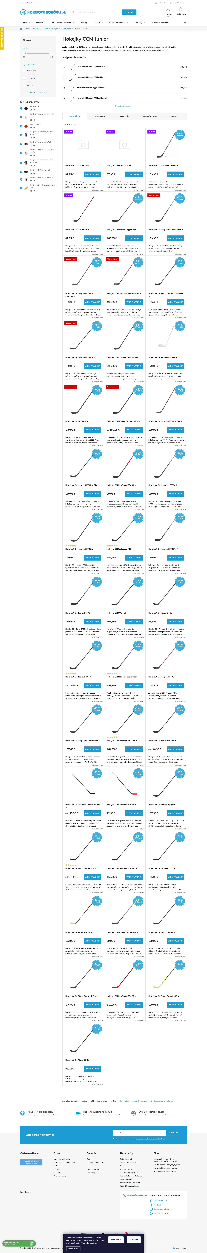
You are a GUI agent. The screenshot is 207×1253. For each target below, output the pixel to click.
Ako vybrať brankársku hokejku (165, 1168)
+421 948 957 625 (161, 1201)
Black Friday (32, 74)
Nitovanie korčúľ (126, 1166)
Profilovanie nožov (127, 1179)
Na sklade (32, 70)
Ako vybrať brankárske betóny (165, 1171)
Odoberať (173, 1133)
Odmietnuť (116, 1239)
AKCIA (30, 86)
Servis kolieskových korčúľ (130, 1183)
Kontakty (56, 1172)
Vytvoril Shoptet (181, 1248)
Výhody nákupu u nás (95, 1162)
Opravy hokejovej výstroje (129, 1172)
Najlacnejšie (100, 116)
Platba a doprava (59, 1166)
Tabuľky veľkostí (93, 1166)
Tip (29, 82)
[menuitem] (26, 22)
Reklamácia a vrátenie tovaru (64, 1162)
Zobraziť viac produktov (124, 106)
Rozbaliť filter (37, 92)
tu (95, 1243)
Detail (92, 174)
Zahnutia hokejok (93, 1169)
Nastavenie (73, 1248)
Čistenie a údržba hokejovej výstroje (167, 1165)
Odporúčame (75, 116)
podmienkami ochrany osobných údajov (150, 1139)
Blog (88, 1159)
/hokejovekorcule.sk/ (161, 1209)
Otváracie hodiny (59, 1176)
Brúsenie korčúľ (126, 1159)
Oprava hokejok (126, 1169)
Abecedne (174, 116)
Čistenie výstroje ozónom (129, 1162)
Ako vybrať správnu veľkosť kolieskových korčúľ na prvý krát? (166, 1160)
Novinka (30, 78)
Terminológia (91, 1172)
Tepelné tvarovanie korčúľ (129, 1186)
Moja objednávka (26, 3)
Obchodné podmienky (61, 1159)
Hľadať (129, 12)
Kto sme (56, 1169)
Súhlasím (134, 1239)
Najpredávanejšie (150, 116)
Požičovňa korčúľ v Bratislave (131, 1176)
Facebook (157, 1205)
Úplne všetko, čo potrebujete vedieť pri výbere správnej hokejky (145, 1101)
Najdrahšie (124, 116)
